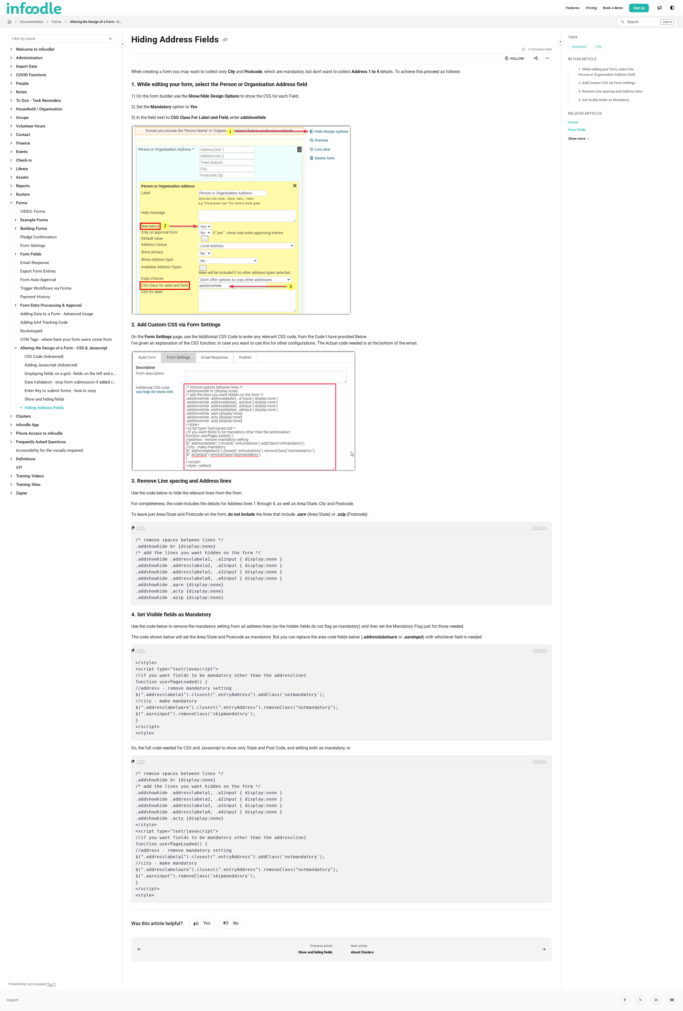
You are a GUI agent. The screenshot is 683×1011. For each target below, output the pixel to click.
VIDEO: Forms (32, 211)
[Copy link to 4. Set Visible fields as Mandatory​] (219, 614)
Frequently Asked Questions (41, 441)
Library (22, 168)
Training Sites (28, 484)
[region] (341, 563)
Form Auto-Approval (38, 279)
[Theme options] (672, 8)
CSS (598, 47)
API (19, 467)
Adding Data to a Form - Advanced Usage (56, 313)
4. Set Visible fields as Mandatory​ (603, 100)
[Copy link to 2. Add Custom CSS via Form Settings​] (229, 325)
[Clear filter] (110, 38)
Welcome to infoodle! (35, 49)
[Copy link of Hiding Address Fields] (225, 40)
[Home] (34, 8)
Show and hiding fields (44, 399)
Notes (21, 92)
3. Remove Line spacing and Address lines (610, 91)
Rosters (23, 194)
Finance (23, 143)
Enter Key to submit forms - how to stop (60, 390)
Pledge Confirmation (38, 237)
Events (22, 151)
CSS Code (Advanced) (44, 356)
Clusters (23, 416)
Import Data (26, 66)
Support (12, 1000)
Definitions (25, 459)
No (236, 923)
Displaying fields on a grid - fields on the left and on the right (71, 373)
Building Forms (33, 228)
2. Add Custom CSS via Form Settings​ (606, 83)
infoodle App (27, 424)
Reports (23, 185)
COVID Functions (31, 75)
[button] (647, 22)
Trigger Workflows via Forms (46, 288)
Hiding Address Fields (44, 407)
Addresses (578, 47)
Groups (22, 117)
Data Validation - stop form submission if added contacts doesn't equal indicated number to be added (71, 382)
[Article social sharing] (535, 58)
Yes (206, 923)
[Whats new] (659, 8)
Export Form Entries (38, 271)
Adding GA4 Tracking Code (44, 322)
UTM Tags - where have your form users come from (66, 339)
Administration (29, 57)
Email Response (34, 262)
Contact (23, 134)
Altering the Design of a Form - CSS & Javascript (96, 22)
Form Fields (30, 254)
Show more (577, 139)
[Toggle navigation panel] (123, 44)
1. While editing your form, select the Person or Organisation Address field (606, 72)
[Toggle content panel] (560, 42)
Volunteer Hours (30, 126)
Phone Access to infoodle (39, 433)
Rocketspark (31, 331)
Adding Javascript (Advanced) (51, 365)
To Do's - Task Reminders (38, 100)
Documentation (31, 22)
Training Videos (30, 476)
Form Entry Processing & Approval (51, 305)
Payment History (35, 296)
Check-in (24, 160)
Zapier (21, 493)
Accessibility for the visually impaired (49, 450)
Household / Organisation (39, 109)
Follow (517, 59)
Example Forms (34, 220)
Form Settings (32, 245)
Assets (22, 177)
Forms (56, 22)
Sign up (639, 8)
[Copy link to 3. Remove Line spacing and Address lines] (240, 481)
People (22, 83)
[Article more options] (547, 58)
